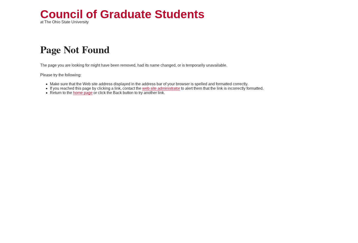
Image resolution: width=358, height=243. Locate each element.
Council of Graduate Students (122, 14)
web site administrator (161, 88)
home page (83, 93)
